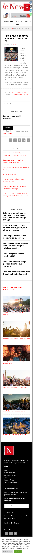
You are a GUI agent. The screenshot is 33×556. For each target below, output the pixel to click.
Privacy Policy (7, 133)
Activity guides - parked (19, 92)
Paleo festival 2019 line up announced (14, 411)
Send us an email (10, 475)
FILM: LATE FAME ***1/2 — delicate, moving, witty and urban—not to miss (15, 227)
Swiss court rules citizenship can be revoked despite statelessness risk (15, 245)
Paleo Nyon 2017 (23, 94)
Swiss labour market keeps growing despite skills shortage (14, 264)
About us (7, 470)
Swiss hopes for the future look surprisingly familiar (14, 237)
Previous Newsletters (11, 523)
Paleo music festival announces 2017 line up (16, 38)
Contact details (9, 473)
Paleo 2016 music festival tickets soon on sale (16, 338)
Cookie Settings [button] (7, 551)
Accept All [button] (17, 551)
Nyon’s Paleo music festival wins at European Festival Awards (16, 362)
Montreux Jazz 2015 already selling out (14, 434)
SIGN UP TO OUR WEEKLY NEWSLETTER (13, 288)
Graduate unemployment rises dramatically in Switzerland (16, 273)
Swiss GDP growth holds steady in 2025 (13, 255)
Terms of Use (8, 477)
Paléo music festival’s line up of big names (15, 387)
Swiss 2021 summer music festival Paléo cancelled (14, 313)
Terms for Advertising (10, 174)
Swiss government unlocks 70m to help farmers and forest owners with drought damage (15, 216)
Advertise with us (10, 492)
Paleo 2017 (15, 94)
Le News (16, 7)
